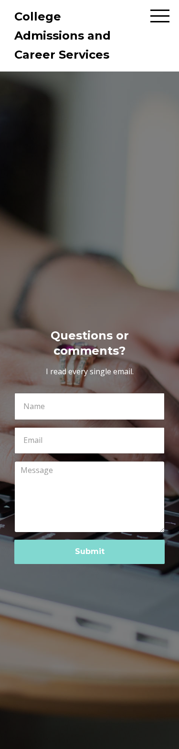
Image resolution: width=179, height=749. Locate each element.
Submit (90, 551)
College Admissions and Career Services (62, 36)
